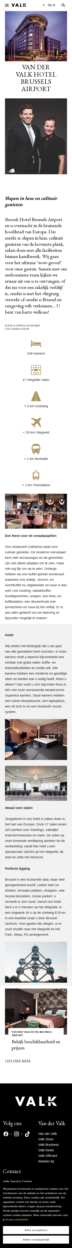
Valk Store (45, 1139)
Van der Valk (47, 1134)
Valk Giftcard (47, 1155)
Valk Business (48, 1145)
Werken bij (46, 1161)
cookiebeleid (20, 1219)
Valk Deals (46, 1150)
